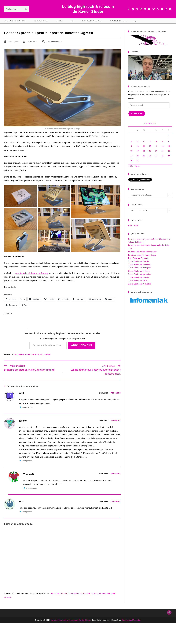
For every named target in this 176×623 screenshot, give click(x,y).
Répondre (116, 393)
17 (138, 151)
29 (169, 156)
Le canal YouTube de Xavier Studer (142, 252)
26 (150, 156)
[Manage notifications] (169, 612)
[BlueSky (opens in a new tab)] (153, 9)
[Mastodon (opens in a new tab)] (170, 9)
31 (138, 160)
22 (169, 151)
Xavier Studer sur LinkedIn (138, 271)
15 (169, 146)
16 (131, 151)
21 (162, 151)
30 (131, 160)
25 (144, 156)
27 (156, 156)
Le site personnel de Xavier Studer (142, 255)
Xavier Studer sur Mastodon (139, 274)
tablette (35, 354)
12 (150, 146)
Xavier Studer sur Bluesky (138, 261)
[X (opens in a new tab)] (128, 9)
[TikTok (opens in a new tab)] (166, 9)
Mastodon (136, 620)
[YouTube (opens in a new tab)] (149, 9)
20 (156, 151)
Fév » (137, 166)
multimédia (19, 354)
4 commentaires (54, 42)
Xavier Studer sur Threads (138, 277)
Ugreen (47, 354)
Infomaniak (127, 620)
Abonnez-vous (81, 345)
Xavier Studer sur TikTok (138, 281)
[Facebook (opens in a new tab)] (133, 9)
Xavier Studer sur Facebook (139, 265)
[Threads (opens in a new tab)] (137, 9)
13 (156, 146)
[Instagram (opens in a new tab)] (141, 9)
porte (27, 354)
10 (138, 146)
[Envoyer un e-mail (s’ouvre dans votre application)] (162, 9)
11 (144, 146)
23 (131, 156)
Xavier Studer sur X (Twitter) (139, 284)
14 (162, 146)
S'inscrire (136, 114)
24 (138, 156)
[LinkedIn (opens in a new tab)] (145, 9)
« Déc (130, 166)
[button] (20, 196)
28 (162, 156)
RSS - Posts (133, 226)
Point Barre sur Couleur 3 (138, 258)
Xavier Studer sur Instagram (139, 268)
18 (144, 151)
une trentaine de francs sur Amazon (32, 273)
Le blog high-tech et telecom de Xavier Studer (71, 620)
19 (150, 151)
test (41, 354)
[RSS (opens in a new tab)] (158, 9)
